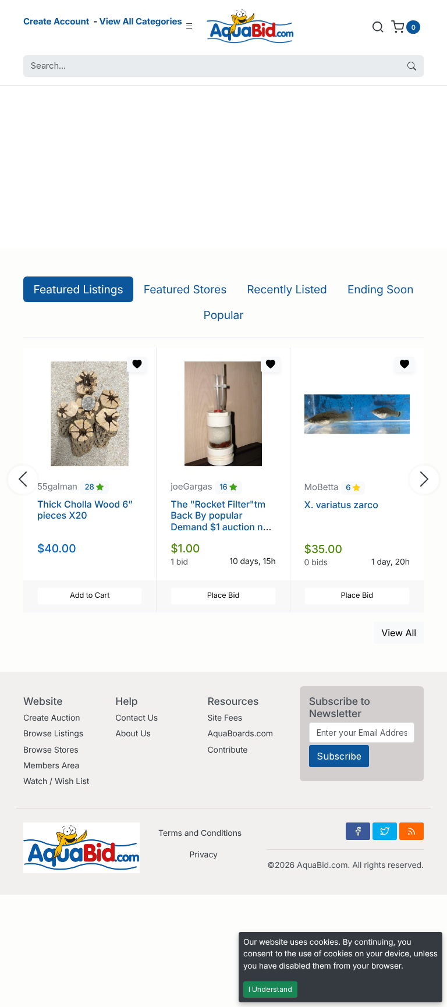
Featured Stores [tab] (185, 289)
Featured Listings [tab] (78, 289)
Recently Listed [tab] (287, 289)
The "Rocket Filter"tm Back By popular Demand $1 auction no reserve (219, 521)
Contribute (227, 750)
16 (224, 487)
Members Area (51, 766)
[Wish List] (137, 364)
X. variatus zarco (341, 504)
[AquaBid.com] (250, 26)
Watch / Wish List (56, 781)
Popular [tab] (224, 315)
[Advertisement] (223, 167)
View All (398, 633)
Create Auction (51, 718)
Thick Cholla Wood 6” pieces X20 (85, 509)
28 (91, 487)
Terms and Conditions (200, 833)
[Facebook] (358, 831)
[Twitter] (384, 831)
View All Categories (141, 21)
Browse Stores (51, 750)
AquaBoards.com (240, 734)
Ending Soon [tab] (380, 289)
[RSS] (411, 831)
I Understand (270, 989)
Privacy (203, 855)
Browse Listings (53, 734)
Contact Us (136, 718)
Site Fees (224, 718)
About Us (133, 734)
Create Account (56, 21)
